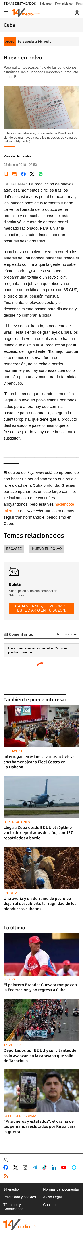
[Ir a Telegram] (36, 1167)
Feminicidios (64, 3)
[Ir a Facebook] (6, 1167)
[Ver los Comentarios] (14, 174)
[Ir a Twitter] (16, 1167)
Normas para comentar (61, 1189)
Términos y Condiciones (13, 1207)
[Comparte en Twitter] (32, 174)
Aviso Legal (52, 1197)
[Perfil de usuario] (77, 12)
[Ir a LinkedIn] (55, 1167)
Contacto (50, 1205)
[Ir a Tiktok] (45, 1167)
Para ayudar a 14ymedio (34, 41)
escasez (14, 549)
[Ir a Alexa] (74, 1167)
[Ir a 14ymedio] (26, 12)
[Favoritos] (6, 174)
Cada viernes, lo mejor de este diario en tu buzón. (41, 608)
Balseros (45, 3)
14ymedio (11, 1189)
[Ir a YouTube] (64, 1167)
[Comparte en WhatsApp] (40, 174)
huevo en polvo (47, 549)
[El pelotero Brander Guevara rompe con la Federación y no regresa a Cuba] (41, 954)
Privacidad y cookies (19, 1197)
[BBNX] (21, 1224)
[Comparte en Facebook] (23, 174)
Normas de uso (68, 634)
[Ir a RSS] (6, 1176)
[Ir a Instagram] (26, 1167)
